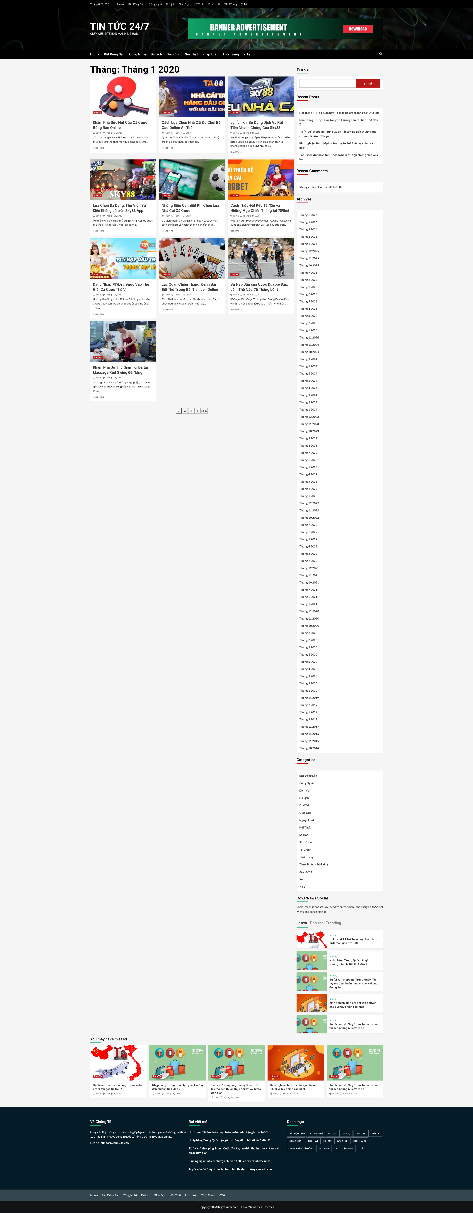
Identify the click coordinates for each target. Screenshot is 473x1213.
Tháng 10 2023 (309, 431)
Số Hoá (303, 834)
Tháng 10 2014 (309, 748)
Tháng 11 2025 (309, 258)
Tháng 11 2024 (309, 344)
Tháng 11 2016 (309, 733)
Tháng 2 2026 (308, 236)
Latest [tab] (302, 923)
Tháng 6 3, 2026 (290, 1094)
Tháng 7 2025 (308, 287)
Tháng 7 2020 (308, 647)
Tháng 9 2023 (308, 438)
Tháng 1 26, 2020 (114, 295)
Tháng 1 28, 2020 (251, 133)
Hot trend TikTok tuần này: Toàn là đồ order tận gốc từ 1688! (339, 112)
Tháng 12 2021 (309, 568)
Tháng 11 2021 (309, 575)
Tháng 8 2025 (308, 279)
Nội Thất (199, 4)
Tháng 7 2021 (308, 589)
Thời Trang (230, 4)
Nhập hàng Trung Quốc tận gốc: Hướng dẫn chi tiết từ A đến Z (338, 122)
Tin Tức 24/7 (119, 26)
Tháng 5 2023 (308, 467)
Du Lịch (170, 4)
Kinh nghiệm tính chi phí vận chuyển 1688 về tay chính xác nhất (336, 145)
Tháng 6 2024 (308, 373)
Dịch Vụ (304, 790)
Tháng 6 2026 (308, 215)
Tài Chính (305, 849)
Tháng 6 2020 (308, 654)
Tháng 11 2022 (309, 510)
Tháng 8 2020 (308, 640)
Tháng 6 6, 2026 (172, 1094)
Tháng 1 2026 (308, 243)
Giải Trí (97, 113)
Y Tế (244, 4)
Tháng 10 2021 (309, 582)
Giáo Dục (184, 4)
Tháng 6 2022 (308, 532)
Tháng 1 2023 (308, 496)
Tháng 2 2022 (308, 560)
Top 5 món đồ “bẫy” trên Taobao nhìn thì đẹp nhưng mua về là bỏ (339, 157)
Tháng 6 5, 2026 (231, 1097)
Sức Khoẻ (305, 842)
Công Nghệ (155, 4)
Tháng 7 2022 (308, 524)
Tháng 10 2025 (309, 265)
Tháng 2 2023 (308, 488)
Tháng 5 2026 (308, 222)
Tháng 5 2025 (308, 301)
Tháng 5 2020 (308, 661)
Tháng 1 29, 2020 (182, 133)
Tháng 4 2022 (308, 546)
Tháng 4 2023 (308, 474)
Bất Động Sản (136, 4)
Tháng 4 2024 (308, 387)
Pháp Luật (214, 4)
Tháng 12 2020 (309, 611)
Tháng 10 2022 (309, 517)
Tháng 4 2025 (308, 308)
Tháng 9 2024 (308, 359)
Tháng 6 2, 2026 (349, 1094)
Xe (301, 879)
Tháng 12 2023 (309, 416)
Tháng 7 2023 (308, 452)
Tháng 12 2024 (309, 337)
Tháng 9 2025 (308, 272)
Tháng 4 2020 (308, 669)
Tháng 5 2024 (308, 380)
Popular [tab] (316, 923)
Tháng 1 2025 (308, 330)
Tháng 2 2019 (308, 705)
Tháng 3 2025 (308, 315)
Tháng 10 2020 (309, 625)
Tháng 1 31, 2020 (114, 133)
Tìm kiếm (304, 69)
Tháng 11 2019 (309, 697)
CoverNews (248, 1207)
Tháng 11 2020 (309, 618)
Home (120, 4)
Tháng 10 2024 (309, 351)
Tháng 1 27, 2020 (182, 216)
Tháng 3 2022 (308, 553)
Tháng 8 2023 (308, 445)
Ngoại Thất (306, 820)
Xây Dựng (305, 871)
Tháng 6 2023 (308, 460)
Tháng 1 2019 (308, 712)
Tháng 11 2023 (309, 424)
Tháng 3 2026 (308, 229)
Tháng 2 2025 (308, 323)
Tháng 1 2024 (308, 409)
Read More (98, 147)
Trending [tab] (333, 923)
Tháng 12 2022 (309, 503)
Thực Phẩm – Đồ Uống (313, 864)
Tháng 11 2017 (309, 726)
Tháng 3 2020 (308, 676)
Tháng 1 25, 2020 (251, 295)
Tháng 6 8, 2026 (113, 1094)
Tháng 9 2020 (308, 632)
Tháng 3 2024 (308, 395)
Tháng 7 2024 (308, 366)
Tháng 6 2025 (308, 294)
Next (204, 410)
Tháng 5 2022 (308, 539)
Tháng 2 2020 (308, 683)
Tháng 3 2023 (308, 481)
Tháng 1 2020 (308, 690)
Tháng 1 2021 (308, 604)
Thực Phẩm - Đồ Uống (302, 1148)
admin (98, 133)
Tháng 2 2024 (308, 402)
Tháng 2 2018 (308, 719)
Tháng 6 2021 (308, 596)
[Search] (380, 54)
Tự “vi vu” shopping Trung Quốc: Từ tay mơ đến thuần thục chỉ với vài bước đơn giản (337, 134)
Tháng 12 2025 (309, 251)
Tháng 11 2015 (309, 741)
